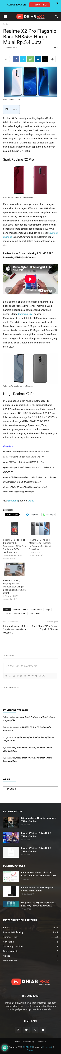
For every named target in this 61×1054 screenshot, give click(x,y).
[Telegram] (26, 1030)
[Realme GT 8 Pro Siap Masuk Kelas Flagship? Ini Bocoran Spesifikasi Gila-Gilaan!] (40, 528)
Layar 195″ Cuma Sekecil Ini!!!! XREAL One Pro (23, 457)
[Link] (36, 676)
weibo (31, 500)
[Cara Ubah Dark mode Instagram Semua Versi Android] (11, 891)
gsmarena (12, 500)
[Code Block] (32, 676)
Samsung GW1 (25, 314)
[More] (52, 59)
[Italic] (10, 676)
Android (16, 609)
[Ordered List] (21, 676)
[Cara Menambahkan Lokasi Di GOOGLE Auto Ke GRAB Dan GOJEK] (11, 876)
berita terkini (36, 609)
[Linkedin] (38, 59)
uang (38, 613)
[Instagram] (18, 1030)
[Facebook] (16, 59)
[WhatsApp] (30, 59)
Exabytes (30, 1050)
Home (17, 1041)
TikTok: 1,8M (39, 4)
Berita (5, 24)
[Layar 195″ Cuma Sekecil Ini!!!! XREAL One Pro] (11, 837)
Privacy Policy (28, 1041)
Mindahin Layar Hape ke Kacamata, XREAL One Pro (25, 451)
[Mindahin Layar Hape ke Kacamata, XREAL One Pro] (11, 822)
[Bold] (6, 676)
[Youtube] (43, 1030)
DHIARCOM (28, 1047)
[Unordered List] (25, 676)
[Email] (45, 59)
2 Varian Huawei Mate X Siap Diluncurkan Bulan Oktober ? (15, 629)
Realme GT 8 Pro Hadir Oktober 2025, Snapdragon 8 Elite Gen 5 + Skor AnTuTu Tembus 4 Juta (14, 546)
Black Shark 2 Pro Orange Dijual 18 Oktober (44, 628)
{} (40, 675)
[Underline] (13, 676)
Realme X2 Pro (20, 613)
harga (48, 609)
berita (25, 609)
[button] (5, 16)
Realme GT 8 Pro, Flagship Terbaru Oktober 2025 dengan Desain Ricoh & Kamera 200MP (14, 586)
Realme (8, 613)
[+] (43, 675)
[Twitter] (23, 59)
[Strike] (17, 676)
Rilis (31, 613)
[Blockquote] (28, 676)
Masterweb (47, 1047)
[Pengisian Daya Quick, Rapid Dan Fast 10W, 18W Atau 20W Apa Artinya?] (11, 904)
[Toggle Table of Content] (12, 109)
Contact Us (41, 1041)
